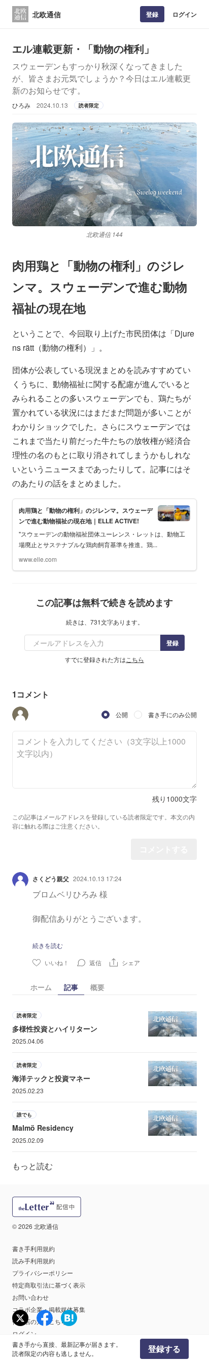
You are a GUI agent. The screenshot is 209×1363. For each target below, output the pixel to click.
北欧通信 (46, 14)
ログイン (184, 14)
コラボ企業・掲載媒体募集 (48, 1309)
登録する (164, 1348)
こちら (135, 659)
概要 (97, 987)
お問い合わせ (30, 1297)
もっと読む (32, 1166)
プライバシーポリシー (42, 1272)
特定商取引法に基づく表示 (48, 1285)
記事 (71, 987)
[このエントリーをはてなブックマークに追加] (69, 1318)
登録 (152, 14)
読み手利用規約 (33, 1260)
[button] (20, 715)
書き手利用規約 (33, 1248)
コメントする (164, 849)
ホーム (41, 987)
